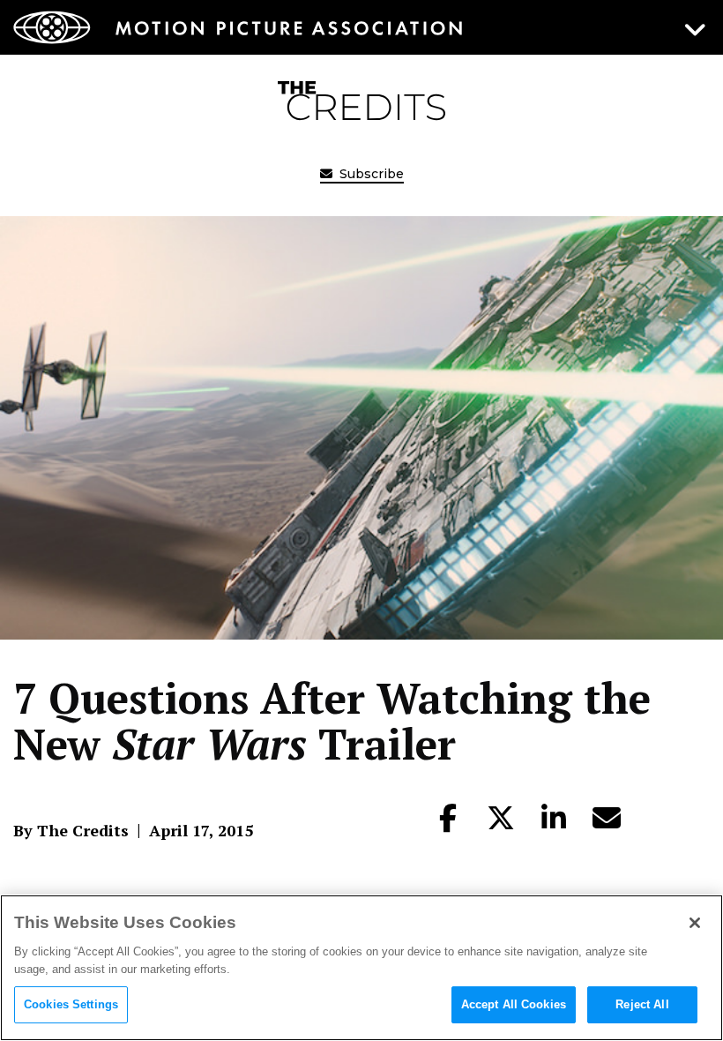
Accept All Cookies (513, 1004)
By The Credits (71, 830)
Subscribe (370, 174)
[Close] (694, 922)
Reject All (641, 1004)
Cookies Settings (71, 1004)
